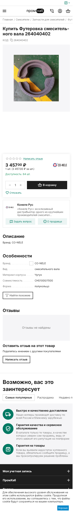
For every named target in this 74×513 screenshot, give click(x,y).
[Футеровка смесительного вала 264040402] (36, 78)
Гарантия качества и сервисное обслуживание (39, 426)
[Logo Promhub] (35, 11)
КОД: (6, 40)
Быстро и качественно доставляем (41, 410)
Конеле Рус (25, 204)
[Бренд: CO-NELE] (60, 165)
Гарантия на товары (30, 445)
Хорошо (63, 507)
